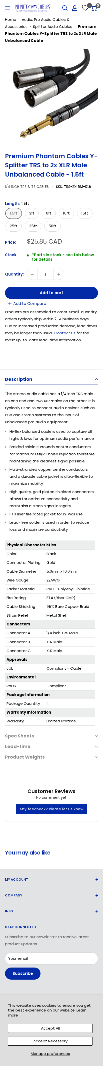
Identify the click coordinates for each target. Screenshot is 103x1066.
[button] (51, 379)
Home (10, 19)
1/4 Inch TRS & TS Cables (27, 186)
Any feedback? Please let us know (51, 809)
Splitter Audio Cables (52, 26)
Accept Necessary (50, 1041)
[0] (94, 8)
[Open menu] (7, 8)
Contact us (65, 333)
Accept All (50, 1028)
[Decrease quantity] (32, 274)
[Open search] (65, 8)
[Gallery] (51, 96)
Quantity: (14, 274)
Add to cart (51, 293)
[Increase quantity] (59, 274)
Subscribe (22, 973)
